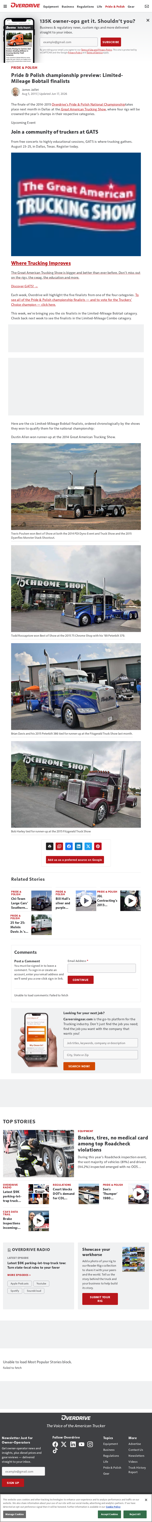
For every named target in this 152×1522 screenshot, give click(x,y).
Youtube (41, 1283)
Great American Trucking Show (83, 109)
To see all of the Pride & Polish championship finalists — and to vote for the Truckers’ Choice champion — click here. (75, 300)
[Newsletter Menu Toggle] (147, 6)
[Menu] (5, 6)
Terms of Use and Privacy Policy (96, 49)
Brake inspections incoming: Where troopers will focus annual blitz (12, 1223)
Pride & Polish (24, 67)
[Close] (146, 1500)
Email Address (78, 960)
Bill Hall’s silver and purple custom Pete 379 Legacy (63, 903)
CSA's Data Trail (10, 1213)
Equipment (85, 1131)
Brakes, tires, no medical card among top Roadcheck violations (113, 1144)
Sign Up (13, 1483)
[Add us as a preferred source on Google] (59, 846)
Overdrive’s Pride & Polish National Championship (88, 104)
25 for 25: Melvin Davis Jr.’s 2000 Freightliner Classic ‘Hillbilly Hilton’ (19, 927)
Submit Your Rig (100, 1299)
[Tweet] (88, 846)
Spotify (15, 1290)
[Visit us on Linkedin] (73, 1444)
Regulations (62, 1184)
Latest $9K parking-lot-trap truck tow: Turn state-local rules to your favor (12, 1196)
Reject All (135, 1514)
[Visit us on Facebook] (55, 1444)
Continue (81, 980)
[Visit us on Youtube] (81, 1444)
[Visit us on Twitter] (64, 1444)
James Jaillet (30, 89)
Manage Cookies (14, 1514)
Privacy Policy (75, 52)
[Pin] (98, 846)
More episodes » (19, 1274)
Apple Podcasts (20, 1283)
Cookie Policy (113, 1506)
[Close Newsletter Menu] (148, 20)
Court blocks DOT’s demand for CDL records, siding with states (64, 1194)
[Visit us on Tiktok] (55, 1450)
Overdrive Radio (10, 1186)
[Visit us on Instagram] (90, 1444)
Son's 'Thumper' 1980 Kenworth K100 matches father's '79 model (113, 1194)
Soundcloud (34, 1290)
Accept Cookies (109, 1514)
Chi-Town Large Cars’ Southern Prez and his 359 (19, 903)
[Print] (49, 846)
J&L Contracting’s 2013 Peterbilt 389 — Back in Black (107, 900)
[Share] (69, 846)
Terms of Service (95, 52)
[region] (76, 1508)
